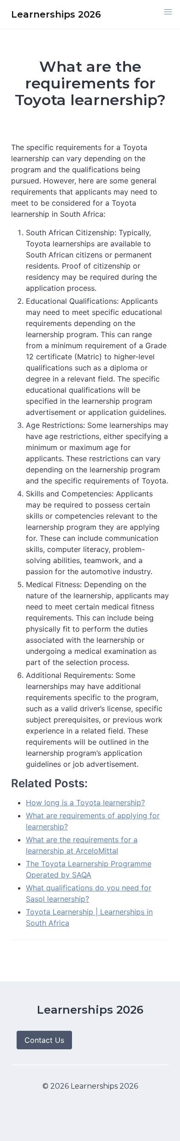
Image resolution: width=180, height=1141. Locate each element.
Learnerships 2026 (90, 1009)
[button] (168, 12)
